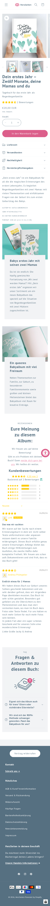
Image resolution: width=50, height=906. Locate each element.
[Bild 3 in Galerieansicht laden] (37, 66)
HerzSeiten (20, 897)
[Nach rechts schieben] (47, 67)
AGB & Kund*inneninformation (20, 788)
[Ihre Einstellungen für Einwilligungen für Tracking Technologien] (45, 901)
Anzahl (5, 116)
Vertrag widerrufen (25, 753)
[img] (9, 513)
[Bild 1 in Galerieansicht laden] (12, 66)
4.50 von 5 (32, 476)
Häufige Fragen (13, 808)
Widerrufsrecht (12, 802)
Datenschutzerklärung (16, 822)
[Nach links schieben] (3, 67)
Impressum (10, 835)
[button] (6, 4)
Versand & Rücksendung (17, 795)
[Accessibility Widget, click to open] (45, 453)
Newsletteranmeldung (16, 828)
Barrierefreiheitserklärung (18, 815)
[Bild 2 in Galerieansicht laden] (25, 66)
